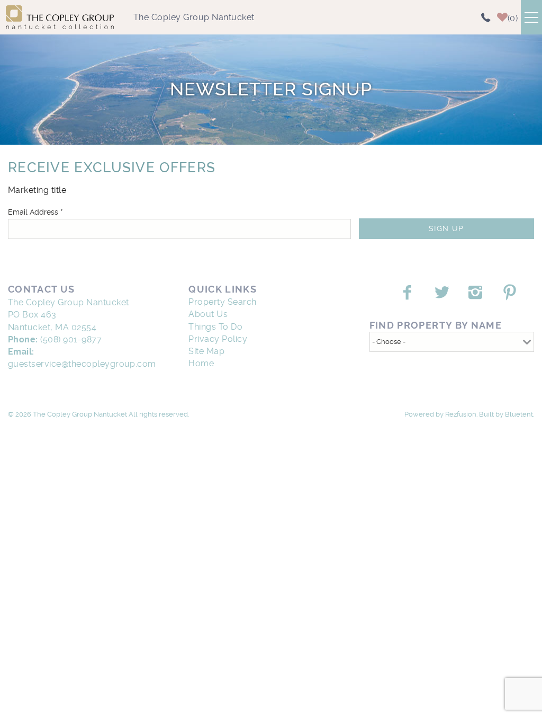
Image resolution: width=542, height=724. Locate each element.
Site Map (206, 351)
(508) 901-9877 (71, 339)
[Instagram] (476, 292)
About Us (208, 314)
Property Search (222, 302)
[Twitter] (443, 292)
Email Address (35, 212)
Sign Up (446, 228)
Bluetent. (519, 414)
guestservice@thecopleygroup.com (82, 364)
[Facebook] (409, 292)
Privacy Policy (217, 339)
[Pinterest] (511, 292)
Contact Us (41, 289)
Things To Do (215, 327)
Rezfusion (460, 414)
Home (201, 363)
